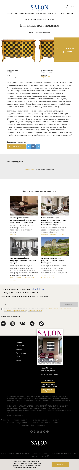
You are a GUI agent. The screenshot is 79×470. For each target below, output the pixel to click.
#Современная (29, 277)
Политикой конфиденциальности (15, 311)
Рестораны (41, 19)
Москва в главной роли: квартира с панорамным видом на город (23, 260)
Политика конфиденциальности (32, 425)
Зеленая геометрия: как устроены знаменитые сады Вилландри (53, 260)
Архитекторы (41, 14)
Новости (9, 14)
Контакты (56, 420)
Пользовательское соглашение (45, 423)
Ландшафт (29, 14)
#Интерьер (44, 234)
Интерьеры (19, 14)
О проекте (5, 420)
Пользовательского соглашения (60, 309)
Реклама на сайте (20, 420)
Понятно (60, 464)
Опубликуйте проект (48, 390)
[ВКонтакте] (33, 146)
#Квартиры (20, 277)
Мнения (51, 19)
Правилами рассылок (35, 311)
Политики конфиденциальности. (25, 467)
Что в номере (48, 380)
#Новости (13, 234)
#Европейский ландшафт (49, 277)
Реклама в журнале (40, 420)
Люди (63, 14)
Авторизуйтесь (29, 169)
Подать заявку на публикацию (16, 423)
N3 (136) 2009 (45, 77)
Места (50, 14)
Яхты (27, 19)
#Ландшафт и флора (47, 275)
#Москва (13, 280)
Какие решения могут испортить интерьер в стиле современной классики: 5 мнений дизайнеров (53, 221)
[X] (28, 146)
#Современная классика (56, 234)
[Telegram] (38, 146)
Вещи (57, 14)
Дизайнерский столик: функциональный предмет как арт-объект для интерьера (23, 220)
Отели (33, 19)
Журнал (70, 14)
